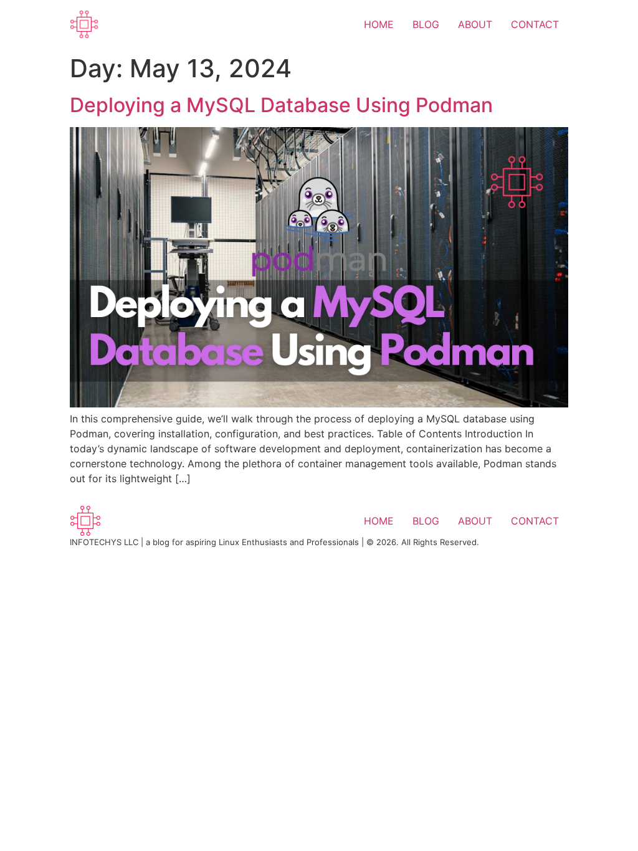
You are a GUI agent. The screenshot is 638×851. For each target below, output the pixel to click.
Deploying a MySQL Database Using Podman (281, 105)
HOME (379, 24)
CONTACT (535, 24)
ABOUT (475, 24)
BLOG (425, 24)
